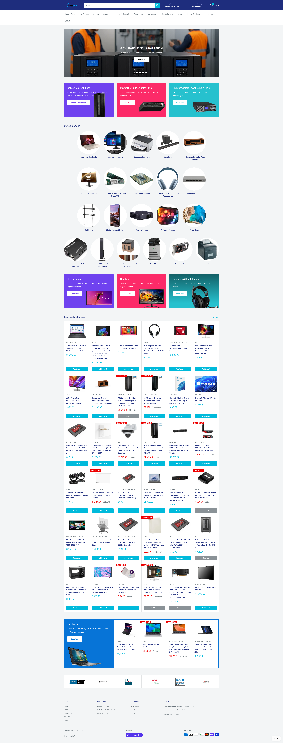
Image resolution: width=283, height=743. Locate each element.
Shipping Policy (103, 706)
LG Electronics (200, 584)
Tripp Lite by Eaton (124, 395)
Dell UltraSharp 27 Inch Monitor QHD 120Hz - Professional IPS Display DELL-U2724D (204, 349)
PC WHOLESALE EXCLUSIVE (203, 641)
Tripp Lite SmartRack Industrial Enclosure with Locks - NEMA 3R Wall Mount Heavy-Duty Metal (154, 544)
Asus (68, 395)
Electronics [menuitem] (138, 14)
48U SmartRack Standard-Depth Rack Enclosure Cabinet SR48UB (153, 400)
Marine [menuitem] (179, 14)
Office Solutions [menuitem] (166, 14)
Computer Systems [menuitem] (100, 14)
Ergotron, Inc (97, 442)
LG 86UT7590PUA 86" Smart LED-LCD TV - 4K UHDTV (128, 347)
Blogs (66, 720)
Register (133, 713)
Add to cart (77, 369)
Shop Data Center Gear (141, 65)
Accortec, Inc (71, 442)
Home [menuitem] (67, 14)
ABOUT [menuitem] (67, 21)
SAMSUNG (95, 584)
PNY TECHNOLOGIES (176, 584)
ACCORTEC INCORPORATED (126, 489)
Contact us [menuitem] (208, 14)
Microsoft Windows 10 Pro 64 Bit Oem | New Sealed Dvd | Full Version (128, 589)
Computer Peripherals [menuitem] (121, 14)
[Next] (219, 250)
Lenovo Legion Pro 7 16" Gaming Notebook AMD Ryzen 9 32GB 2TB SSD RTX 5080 (127, 646)
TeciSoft (95, 342)
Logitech (147, 342)
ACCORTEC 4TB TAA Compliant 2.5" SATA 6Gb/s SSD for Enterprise (127, 542)
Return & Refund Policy (106, 710)
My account (196, 6)
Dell (197, 342)
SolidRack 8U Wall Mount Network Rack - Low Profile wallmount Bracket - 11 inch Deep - (76, 591)
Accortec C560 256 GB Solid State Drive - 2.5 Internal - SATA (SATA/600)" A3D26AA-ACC (179, 544)
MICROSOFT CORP (149, 489)
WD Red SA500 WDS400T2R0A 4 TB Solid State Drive (178, 348)
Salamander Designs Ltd (101, 537)
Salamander (96, 395)
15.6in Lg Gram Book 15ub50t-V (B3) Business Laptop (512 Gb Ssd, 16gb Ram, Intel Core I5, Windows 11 (179, 648)
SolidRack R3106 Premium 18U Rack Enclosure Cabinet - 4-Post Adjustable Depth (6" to (205, 544)
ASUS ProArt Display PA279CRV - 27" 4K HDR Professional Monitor (74, 400)
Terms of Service (103, 717)
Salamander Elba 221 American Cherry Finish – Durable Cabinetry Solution (102, 400)
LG (119, 342)
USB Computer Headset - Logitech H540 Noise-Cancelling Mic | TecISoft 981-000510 (154, 349)
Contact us (68, 713)
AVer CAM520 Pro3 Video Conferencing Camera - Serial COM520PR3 (77, 495)
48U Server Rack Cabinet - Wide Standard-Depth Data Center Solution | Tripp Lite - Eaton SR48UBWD (128, 402)
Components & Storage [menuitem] (80, 14)
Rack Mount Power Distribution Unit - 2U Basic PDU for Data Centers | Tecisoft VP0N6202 (179, 496)
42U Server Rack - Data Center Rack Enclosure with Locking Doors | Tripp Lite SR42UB (154, 449)
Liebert (172, 489)
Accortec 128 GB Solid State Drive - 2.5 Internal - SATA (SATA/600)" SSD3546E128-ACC (76, 449)
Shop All (67, 710)
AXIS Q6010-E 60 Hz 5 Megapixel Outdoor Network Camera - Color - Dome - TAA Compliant (128, 449)
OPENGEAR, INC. (200, 442)
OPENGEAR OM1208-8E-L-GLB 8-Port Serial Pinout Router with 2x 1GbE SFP (204, 447)
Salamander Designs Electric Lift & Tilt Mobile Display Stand (102, 542)
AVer (68, 489)
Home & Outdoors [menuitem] (193, 14)
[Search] (157, 5)
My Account (134, 706)
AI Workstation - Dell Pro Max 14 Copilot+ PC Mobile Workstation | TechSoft (76, 348)
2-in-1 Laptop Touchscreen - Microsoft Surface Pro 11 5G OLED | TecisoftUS (154, 495)
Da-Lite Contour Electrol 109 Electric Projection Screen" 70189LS (102, 495)
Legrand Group (97, 489)
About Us (67, 717)
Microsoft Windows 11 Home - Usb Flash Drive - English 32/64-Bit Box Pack (179, 400)
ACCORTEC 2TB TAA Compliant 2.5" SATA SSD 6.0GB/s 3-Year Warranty (127, 495)
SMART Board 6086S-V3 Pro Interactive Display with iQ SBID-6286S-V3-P (76, 542)
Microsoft (173, 395)
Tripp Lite (147, 537)
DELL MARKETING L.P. (73, 342)
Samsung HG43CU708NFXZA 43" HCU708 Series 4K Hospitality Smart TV (102, 589)
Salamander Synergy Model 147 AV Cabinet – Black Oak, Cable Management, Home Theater (179, 449)
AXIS (119, 442)
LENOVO (119, 641)
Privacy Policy (102, 713)
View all (216, 317)
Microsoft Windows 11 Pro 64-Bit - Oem (205, 399)
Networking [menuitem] (151, 14)
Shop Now (75, 639)
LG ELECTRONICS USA (176, 641)
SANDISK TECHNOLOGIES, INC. (179, 342)
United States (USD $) (72, 731)
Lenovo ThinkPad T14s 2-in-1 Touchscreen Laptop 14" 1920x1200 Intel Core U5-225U (204, 648)
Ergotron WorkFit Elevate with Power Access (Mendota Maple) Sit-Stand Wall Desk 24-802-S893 (102, 449)
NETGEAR (198, 489)
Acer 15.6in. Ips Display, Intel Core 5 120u (153, 645)
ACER (144, 641)
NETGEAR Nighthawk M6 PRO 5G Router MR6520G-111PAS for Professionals (205, 495)
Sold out (129, 416)
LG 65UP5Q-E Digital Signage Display (205, 588)
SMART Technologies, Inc (75, 537)
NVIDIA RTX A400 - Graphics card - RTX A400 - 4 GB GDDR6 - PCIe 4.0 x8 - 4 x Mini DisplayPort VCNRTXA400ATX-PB (180, 592)
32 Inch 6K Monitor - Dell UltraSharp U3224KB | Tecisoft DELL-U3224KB (153, 589)
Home (66, 706)
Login (132, 710)
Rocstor (198, 537)
